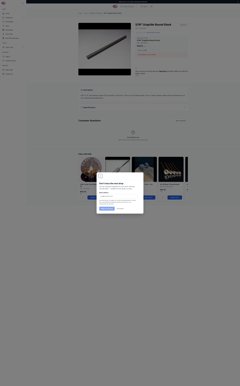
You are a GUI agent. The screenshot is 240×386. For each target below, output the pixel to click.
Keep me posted (107, 208)
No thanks (120, 208)
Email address (103, 192)
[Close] (100, 176)
